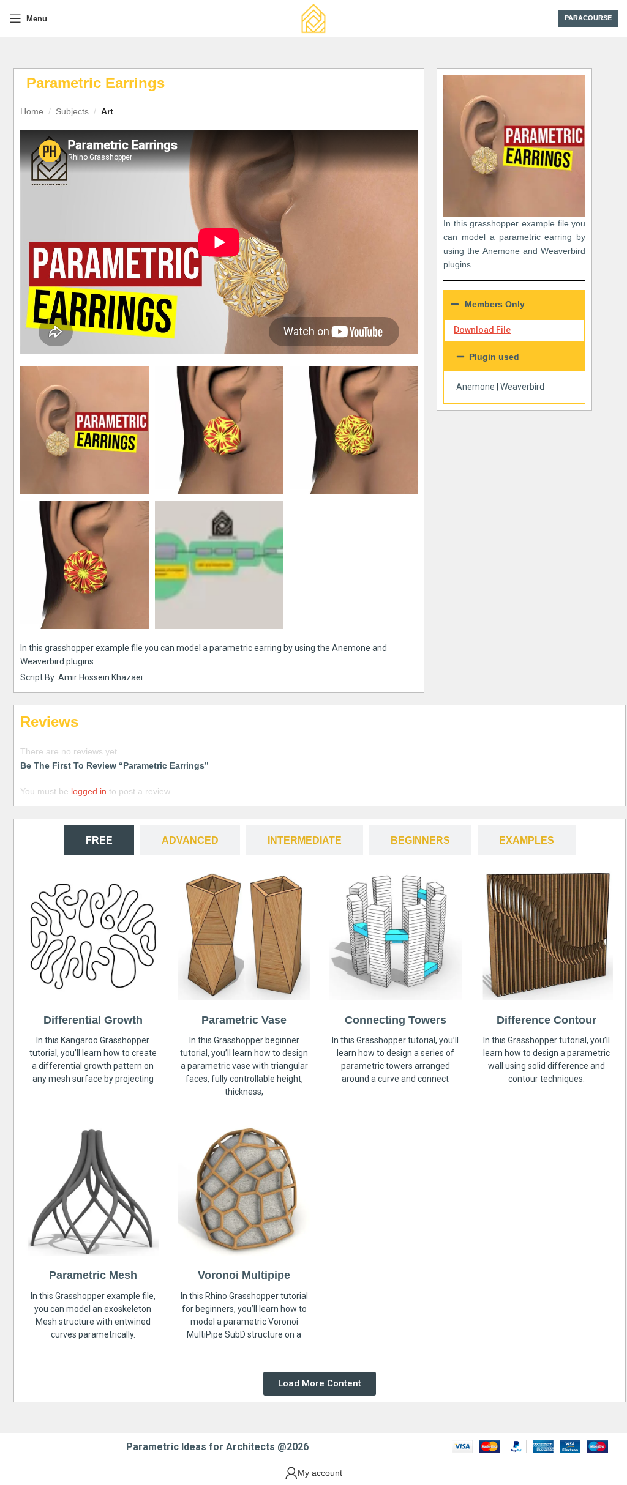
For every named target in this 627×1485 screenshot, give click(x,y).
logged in (89, 791)
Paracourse (588, 17)
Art (107, 111)
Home (31, 111)
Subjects (72, 111)
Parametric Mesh (93, 1275)
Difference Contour (546, 1020)
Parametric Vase (244, 1020)
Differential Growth (93, 1020)
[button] (514, 356)
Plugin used (494, 357)
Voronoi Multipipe (244, 1275)
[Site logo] (313, 18)
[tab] (99, 840)
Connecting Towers (395, 1020)
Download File (482, 330)
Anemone (475, 387)
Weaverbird (522, 387)
